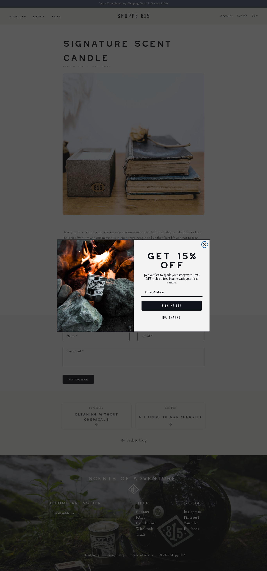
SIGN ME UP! (171, 306)
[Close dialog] (205, 244)
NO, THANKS (171, 317)
